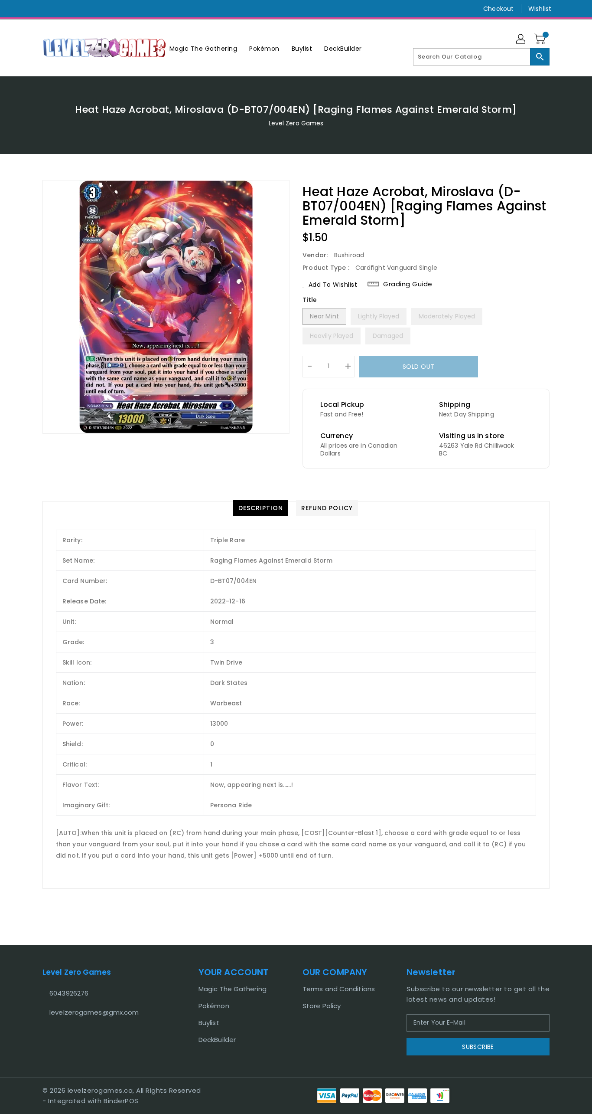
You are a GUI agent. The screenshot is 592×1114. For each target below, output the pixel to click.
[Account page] (521, 39)
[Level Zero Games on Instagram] (46, 8)
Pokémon (213, 1005)
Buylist (208, 1022)
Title (310, 299)
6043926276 (68, 993)
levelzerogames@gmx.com (94, 1012)
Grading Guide (408, 284)
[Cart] (541, 39)
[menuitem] (203, 48)
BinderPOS (121, 1100)
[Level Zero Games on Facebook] (30, 8)
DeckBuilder (217, 1039)
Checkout (498, 8)
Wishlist (539, 8)
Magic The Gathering (232, 988)
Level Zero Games (296, 123)
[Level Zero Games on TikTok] (63, 8)
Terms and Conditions (339, 988)
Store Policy (322, 1005)
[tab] (260, 508)
